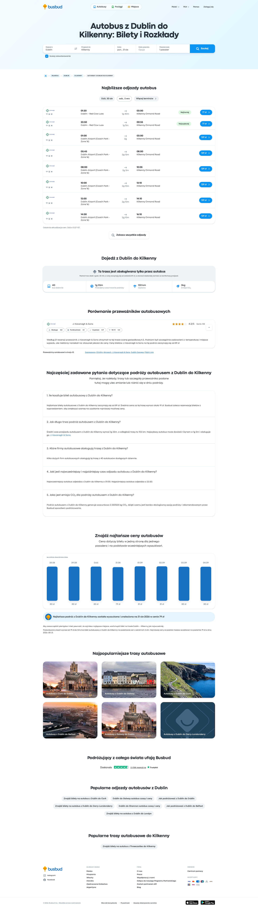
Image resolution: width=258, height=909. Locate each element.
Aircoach (107, 352)
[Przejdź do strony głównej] (52, 7)
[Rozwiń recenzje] (209, 327)
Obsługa (54, 330)
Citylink (99, 352)
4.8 (61, 330)
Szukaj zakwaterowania (60, 56)
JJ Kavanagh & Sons (83, 324)
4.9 (102, 330)
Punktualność (75, 330)
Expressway (90, 352)
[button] (75, 48)
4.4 (119, 330)
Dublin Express (137, 352)
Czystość (95, 330)
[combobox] (58, 48)
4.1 (84, 330)
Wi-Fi (114, 330)
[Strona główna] (45, 75)
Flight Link (149, 352)
